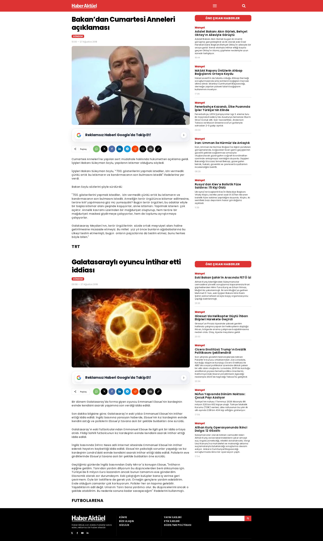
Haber (75, 524)
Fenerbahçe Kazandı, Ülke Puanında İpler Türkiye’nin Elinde (222, 108)
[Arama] (247, 518)
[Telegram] (127, 149)
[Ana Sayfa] (84, 6)
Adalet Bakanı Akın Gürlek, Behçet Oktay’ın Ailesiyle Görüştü (221, 33)
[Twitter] (72, 533)
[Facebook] (112, 149)
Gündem (78, 36)
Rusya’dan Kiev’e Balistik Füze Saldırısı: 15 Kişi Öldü (218, 186)
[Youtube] (82, 533)
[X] (104, 149)
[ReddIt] (135, 149)
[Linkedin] (119, 149)
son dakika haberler (95, 524)
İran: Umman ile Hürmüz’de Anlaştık (222, 143)
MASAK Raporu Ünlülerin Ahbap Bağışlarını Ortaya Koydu (218, 72)
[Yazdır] (150, 149)
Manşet (200, 27)
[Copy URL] (158, 149)
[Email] (142, 149)
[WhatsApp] (96, 149)
